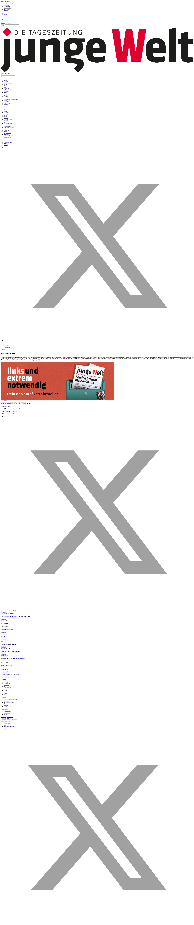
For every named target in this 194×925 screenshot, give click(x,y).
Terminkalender (7, 689)
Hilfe (5, 729)
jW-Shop (6, 10)
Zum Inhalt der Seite (5, 1)
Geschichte (6, 88)
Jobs (5, 694)
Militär (5, 143)
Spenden (6, 714)
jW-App (6, 693)
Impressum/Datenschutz (9, 726)
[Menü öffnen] (1, 76)
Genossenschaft (7, 8)
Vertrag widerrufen (5, 721)
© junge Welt (7, 723)
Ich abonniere (4, 400)
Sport (5, 87)
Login (2, 25)
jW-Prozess (6, 5)
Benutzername (4, 22)
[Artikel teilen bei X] (98, 340)
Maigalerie (6, 701)
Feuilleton (6, 84)
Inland (5, 80)
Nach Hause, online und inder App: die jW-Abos (7, 717)
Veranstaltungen (7, 9)
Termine (6, 95)
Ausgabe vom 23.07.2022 (15, 403)
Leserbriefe (6, 91)
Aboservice (6, 682)
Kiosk (5, 691)
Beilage (5, 89)
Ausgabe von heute (5, 672)
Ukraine (6, 145)
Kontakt (6, 690)
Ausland (6, 81)
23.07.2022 (6, 345)
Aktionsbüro (7, 6)
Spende (5, 14)
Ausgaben (6, 78)
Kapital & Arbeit (8, 83)
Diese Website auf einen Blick (8, 677)
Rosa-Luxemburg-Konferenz (11, 3)
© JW (5, 725)
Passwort (3, 23)
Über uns (6, 96)
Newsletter (6, 685)
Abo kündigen (7, 683)
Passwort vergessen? (5, 26)
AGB (5, 727)
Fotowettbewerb (7, 705)
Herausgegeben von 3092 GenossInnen (10, 674)
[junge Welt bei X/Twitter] (97, 923)
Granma (6, 706)
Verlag (5, 92)
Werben (5, 686)
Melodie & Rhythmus (9, 702)
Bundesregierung (8, 142)
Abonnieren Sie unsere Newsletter (9, 719)
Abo (5, 13)
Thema (5, 85)
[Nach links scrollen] (1, 107)
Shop (5, 703)
